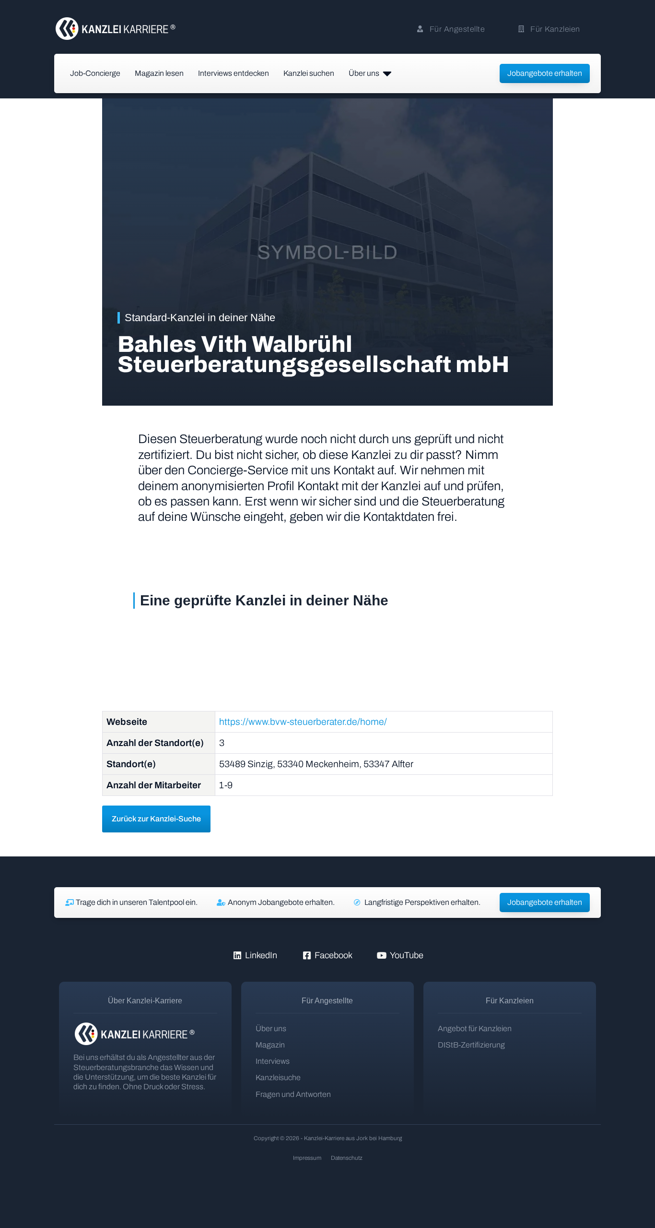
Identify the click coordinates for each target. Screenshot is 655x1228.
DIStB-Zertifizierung (471, 1045)
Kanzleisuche (278, 1077)
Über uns (271, 1028)
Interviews (273, 1061)
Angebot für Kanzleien (475, 1028)
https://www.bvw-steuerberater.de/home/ (303, 722)
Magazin (270, 1045)
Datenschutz (347, 1158)
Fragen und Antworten (293, 1094)
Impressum (307, 1158)
